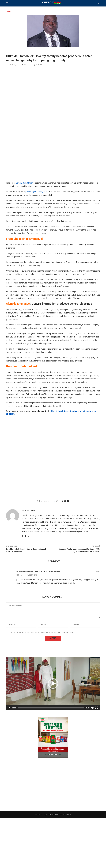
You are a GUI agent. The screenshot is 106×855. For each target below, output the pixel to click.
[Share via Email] (68, 501)
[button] (53, 683)
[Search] (98, 3)
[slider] (51, 707)
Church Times (22, 64)
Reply (98, 572)
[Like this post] (57, 501)
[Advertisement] (53, 105)
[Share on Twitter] (62, 501)
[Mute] (92, 708)
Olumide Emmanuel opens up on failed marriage (38, 571)
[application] (53, 683)
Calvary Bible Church (24, 183)
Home (8, 11)
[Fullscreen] (96, 708)
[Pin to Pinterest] (65, 501)
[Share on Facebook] (59, 501)
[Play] (9, 708)
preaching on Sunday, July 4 (36, 191)
